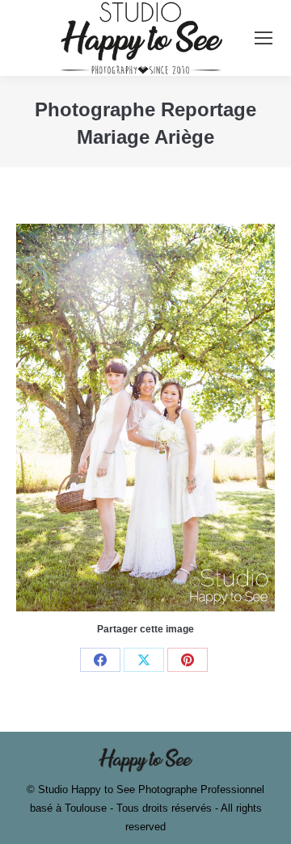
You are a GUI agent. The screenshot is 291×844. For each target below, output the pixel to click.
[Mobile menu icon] (263, 38)
